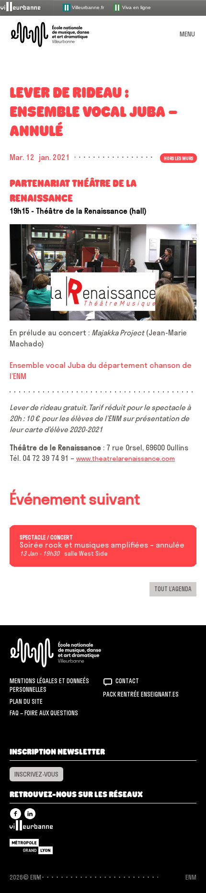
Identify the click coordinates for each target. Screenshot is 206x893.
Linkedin (30, 814)
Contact (127, 681)
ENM (68, 652)
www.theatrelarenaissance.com (125, 458)
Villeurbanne (31, 828)
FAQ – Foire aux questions (44, 713)
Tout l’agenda (173, 589)
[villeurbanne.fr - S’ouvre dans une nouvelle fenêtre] (27, 7)
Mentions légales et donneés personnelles (49, 685)
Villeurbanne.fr (87, 7)
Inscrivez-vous (36, 774)
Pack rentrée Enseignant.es (141, 694)
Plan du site (26, 701)
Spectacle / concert (46, 537)
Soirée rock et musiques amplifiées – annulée (102, 545)
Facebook (16, 814)
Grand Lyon (31, 846)
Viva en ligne (136, 7)
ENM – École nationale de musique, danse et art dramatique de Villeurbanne (61, 34)
